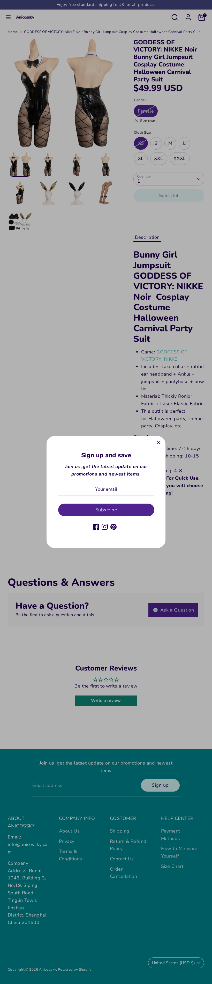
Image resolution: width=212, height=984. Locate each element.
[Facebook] (96, 527)
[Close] (158, 442)
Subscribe (106, 510)
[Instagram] (105, 527)
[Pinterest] (113, 527)
